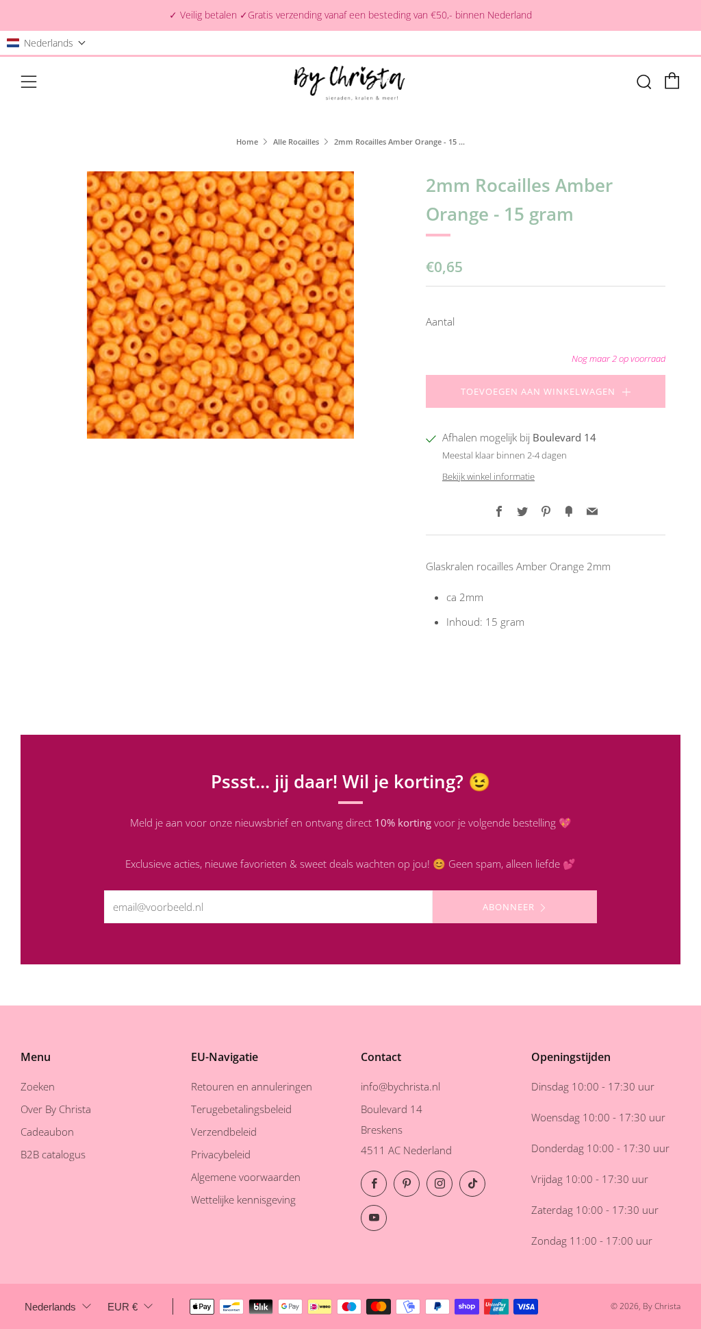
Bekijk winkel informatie (488, 476)
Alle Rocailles (296, 141)
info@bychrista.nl (400, 1086)
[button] (46, 43)
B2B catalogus (53, 1154)
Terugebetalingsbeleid (241, 1109)
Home (247, 141)
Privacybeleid (221, 1154)
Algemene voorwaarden (246, 1177)
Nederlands (50, 1307)
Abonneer (509, 907)
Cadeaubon (47, 1131)
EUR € (122, 1307)
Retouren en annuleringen (251, 1086)
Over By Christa (56, 1109)
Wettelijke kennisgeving (243, 1199)
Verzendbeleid (224, 1131)
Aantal (440, 321)
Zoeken (38, 1086)
